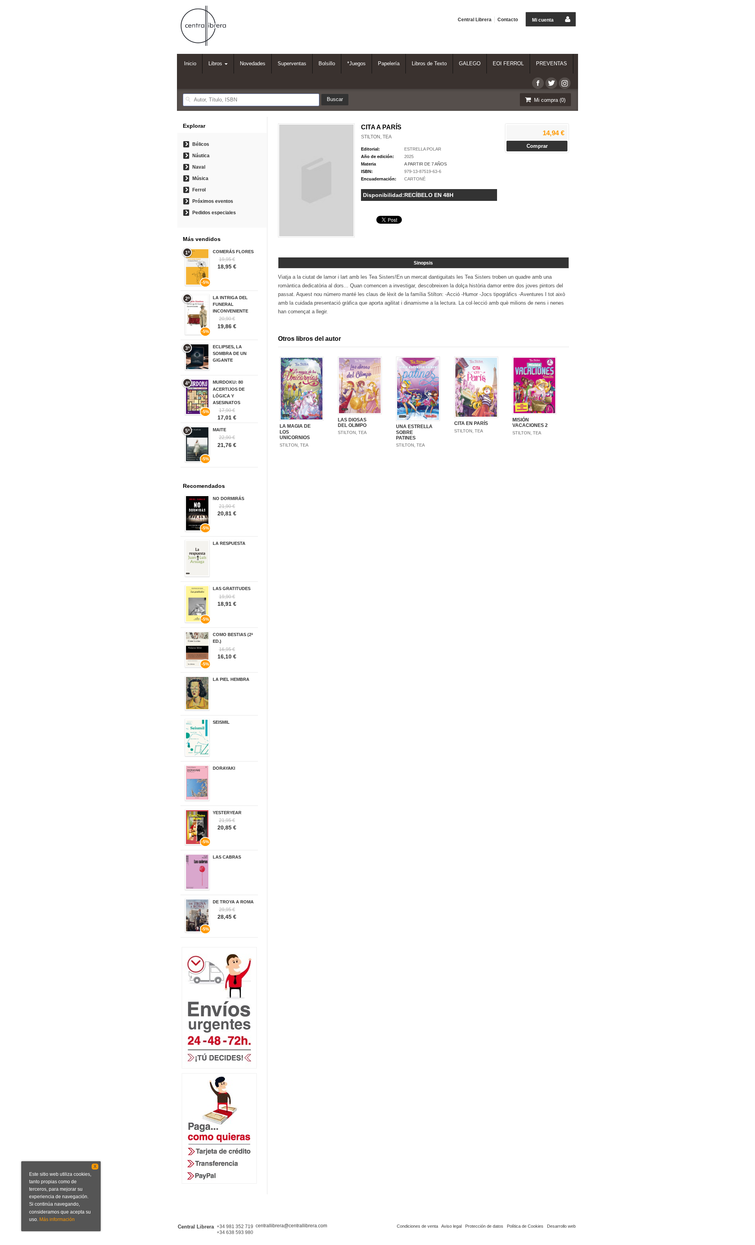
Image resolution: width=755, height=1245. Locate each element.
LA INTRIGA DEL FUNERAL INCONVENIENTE (230, 304)
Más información (57, 1219)
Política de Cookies (525, 1226)
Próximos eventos (212, 201)
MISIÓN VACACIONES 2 (530, 422)
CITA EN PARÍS (471, 423)
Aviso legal (451, 1226)
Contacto (507, 19)
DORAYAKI (224, 768)
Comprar (537, 146)
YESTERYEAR (227, 812)
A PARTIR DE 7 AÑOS (425, 164)
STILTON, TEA (376, 137)
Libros (216, 63)
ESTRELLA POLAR (422, 149)
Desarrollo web (561, 1226)
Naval (198, 167)
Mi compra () (548, 100)
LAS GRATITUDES (231, 588)
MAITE (219, 429)
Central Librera (475, 19)
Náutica (201, 155)
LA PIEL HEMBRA (231, 679)
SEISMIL (221, 722)
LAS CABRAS (227, 857)
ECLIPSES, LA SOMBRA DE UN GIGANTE (230, 353)
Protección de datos (484, 1226)
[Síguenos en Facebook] (538, 83)
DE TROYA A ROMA (233, 901)
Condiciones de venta (417, 1226)
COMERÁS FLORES (233, 251)
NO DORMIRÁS (228, 498)
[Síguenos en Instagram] (565, 83)
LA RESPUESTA (229, 543)
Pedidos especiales (214, 212)
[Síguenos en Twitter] (551, 83)
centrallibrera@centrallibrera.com (291, 1225)
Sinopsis (423, 263)
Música (200, 178)
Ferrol (199, 190)
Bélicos (200, 144)
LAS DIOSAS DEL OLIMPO (352, 422)
